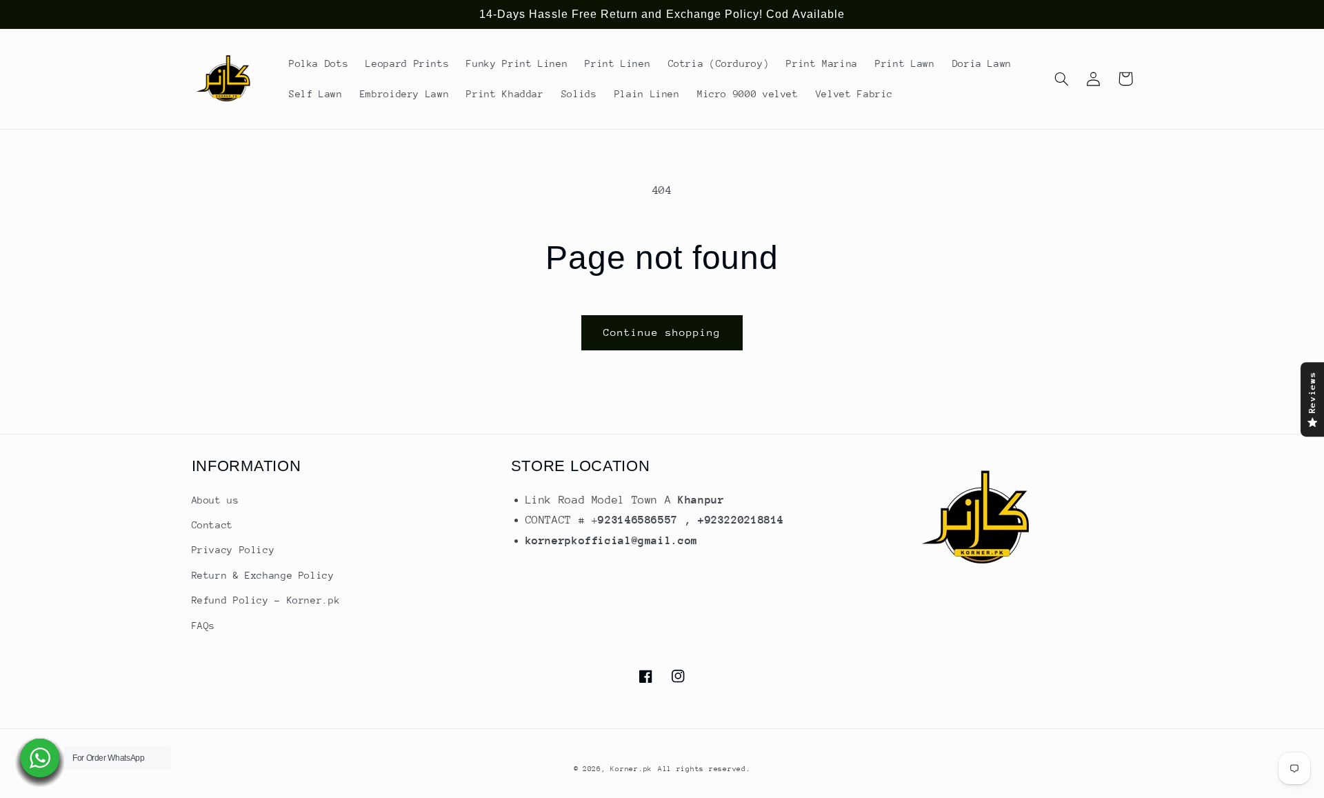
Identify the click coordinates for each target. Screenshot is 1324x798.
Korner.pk (631, 769)
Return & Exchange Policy (263, 575)
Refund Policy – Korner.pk (266, 600)
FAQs (204, 625)
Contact (212, 524)
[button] (1062, 78)
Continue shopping (662, 332)
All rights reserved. (704, 769)
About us (215, 500)
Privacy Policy (233, 549)
